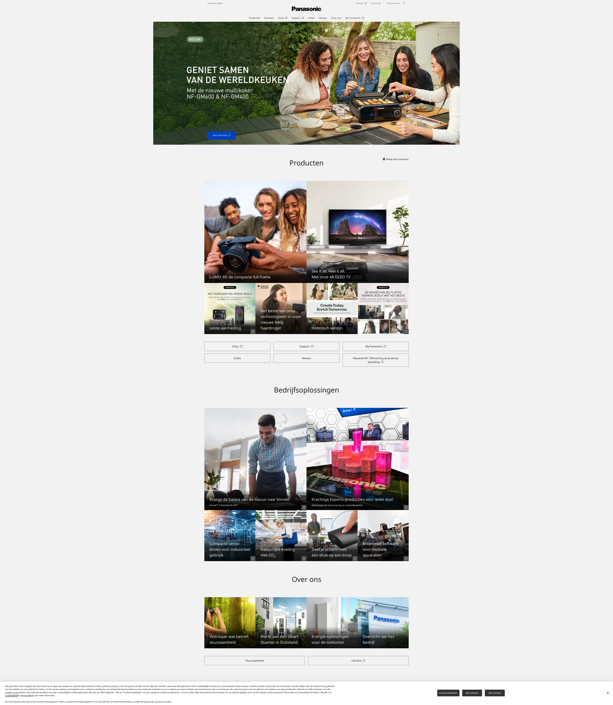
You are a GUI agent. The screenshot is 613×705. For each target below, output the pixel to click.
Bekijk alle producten (397, 159)
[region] (306, 693)
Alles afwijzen (472, 692)
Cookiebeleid (11, 695)
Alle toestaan (494, 692)
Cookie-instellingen (448, 692)
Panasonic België (215, 3)
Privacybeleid (27, 695)
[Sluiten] (607, 692)
